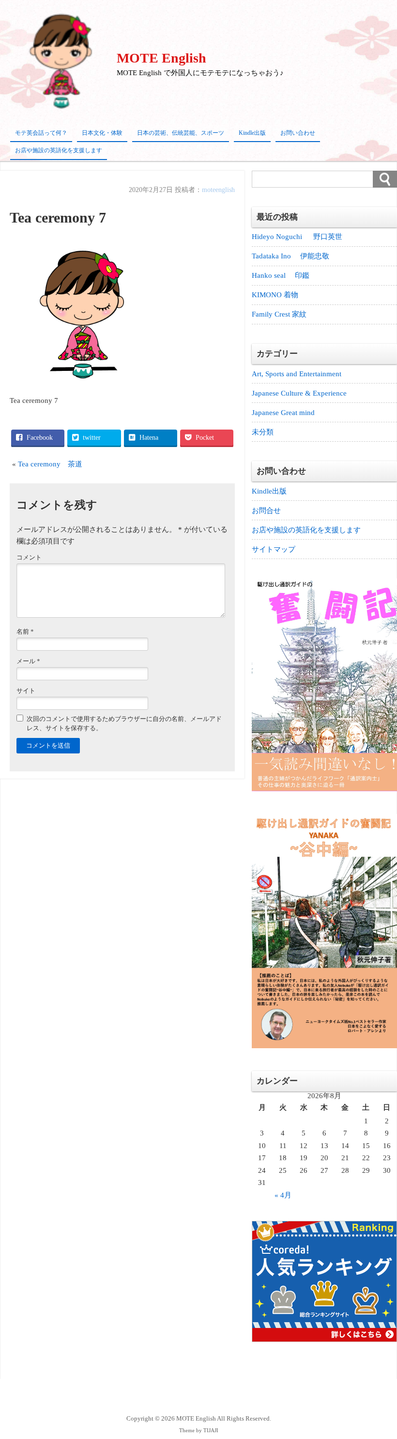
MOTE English (161, 57)
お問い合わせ (297, 132)
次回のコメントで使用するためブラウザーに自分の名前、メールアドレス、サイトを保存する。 (124, 724)
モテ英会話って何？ (41, 132)
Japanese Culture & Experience (299, 393)
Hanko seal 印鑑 (280, 275)
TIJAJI (210, 1430)
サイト (25, 691)
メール (28, 661)
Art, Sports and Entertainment (296, 374)
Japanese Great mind (283, 412)
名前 (25, 631)
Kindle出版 (252, 132)
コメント (29, 557)
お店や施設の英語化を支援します (58, 150)
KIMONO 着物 (275, 295)
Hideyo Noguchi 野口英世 (297, 236)
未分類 (263, 432)
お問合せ (266, 510)
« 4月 (283, 1195)
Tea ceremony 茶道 (50, 464)
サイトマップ (273, 549)
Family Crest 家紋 (283, 314)
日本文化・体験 (102, 132)
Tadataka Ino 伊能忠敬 (290, 256)
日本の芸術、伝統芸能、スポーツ (180, 132)
